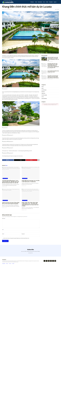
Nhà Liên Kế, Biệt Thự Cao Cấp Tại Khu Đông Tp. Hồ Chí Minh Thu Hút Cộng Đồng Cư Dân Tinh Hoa (53, 59)
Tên (3, 229)
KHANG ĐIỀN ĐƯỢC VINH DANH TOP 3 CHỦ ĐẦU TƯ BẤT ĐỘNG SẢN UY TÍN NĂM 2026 (30, 181)
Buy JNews (3, 263)
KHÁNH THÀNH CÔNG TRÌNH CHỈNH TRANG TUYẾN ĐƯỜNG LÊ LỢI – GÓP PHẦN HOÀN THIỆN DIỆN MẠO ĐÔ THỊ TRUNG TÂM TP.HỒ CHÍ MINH (30, 204)
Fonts (36, 1)
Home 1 (7, 263)
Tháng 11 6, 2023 (50, 68)
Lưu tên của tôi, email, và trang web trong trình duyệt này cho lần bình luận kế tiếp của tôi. (16, 238)
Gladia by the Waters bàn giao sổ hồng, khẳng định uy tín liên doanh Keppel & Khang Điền (10, 203)
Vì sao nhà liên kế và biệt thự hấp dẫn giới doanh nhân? (53, 71)
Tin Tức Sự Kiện (10, 9)
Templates (51, 1)
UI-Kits (47, 1)
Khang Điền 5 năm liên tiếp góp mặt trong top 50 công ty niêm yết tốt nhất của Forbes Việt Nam (53, 76)
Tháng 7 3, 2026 (5, 207)
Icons (44, 1)
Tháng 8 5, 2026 (24, 185)
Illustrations (40, 1)
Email (3, 233)
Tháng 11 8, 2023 (4, 9)
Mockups (32, 1)
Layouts (55, 1)
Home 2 (10, 263)
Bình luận (3, 218)
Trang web (23, 233)
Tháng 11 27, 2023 (50, 61)
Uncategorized (44, 98)
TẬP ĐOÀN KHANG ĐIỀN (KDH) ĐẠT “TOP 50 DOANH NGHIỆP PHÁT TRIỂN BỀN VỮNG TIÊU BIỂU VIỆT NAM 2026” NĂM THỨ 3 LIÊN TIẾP (10, 181)
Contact (13, 263)
